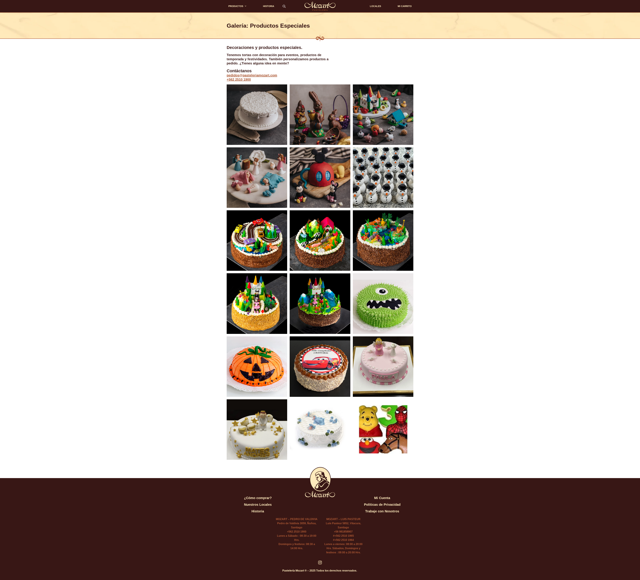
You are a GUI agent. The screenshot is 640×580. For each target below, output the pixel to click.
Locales (375, 6)
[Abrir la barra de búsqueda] (284, 6)
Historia (268, 6)
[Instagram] (320, 562)
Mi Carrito (405, 6)
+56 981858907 (343, 531)
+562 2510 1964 (344, 540)
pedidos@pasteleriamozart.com (252, 75)
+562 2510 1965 (344, 535)
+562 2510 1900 (239, 79)
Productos (235, 6)
